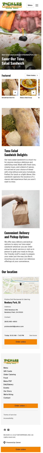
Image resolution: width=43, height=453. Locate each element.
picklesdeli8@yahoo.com (14, 327)
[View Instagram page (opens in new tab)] (8, 429)
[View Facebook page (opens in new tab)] (5, 429)
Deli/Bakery (8, 384)
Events (6, 388)
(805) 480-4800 (10, 322)
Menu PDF (8, 381)
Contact (7, 398)
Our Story (8, 391)
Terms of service (10, 415)
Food (6, 378)
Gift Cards (8, 371)
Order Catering (10, 374)
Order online (21, 342)
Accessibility (8, 418)
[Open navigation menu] (37, 5)
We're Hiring (8, 394)
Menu (30, 5)
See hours (33, 335)
